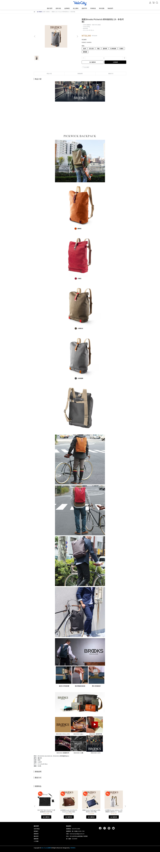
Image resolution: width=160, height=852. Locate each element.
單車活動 (101, 8)
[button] (77, 36)
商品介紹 (49, 73)
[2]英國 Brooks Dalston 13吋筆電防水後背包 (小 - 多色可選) (113, 811)
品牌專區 (67, 8)
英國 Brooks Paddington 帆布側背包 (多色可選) (91, 811)
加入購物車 (92, 62)
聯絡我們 (110, 8)
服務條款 (36, 839)
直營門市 (84, 8)
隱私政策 (36, 836)
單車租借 (93, 8)
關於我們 (49, 8)
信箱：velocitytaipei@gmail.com (75, 834)
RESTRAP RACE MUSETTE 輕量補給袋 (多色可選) (46, 811)
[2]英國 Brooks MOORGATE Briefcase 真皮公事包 (68, 811)
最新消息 (58, 8)
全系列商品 (37, 829)
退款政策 (36, 834)
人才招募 (36, 841)
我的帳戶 (36, 831)
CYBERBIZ (72, 848)
